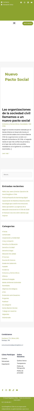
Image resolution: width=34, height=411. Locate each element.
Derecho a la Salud (8, 247)
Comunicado (6, 235)
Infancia (4, 276)
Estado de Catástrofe (9, 263)
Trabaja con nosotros (9, 311)
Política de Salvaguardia (21, 367)
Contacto (4, 358)
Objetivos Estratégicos (9, 289)
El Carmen (5, 257)
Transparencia (21, 363)
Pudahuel (5, 301)
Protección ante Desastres (11, 295)
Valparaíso (5, 314)
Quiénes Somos (22, 360)
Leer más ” (5, 153)
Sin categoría (6, 305)
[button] (14, 23)
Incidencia (5, 270)
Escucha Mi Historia (8, 260)
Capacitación (5, 364)
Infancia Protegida (8, 279)
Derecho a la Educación (10, 244)
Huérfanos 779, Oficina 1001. (10, 338)
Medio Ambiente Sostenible (11, 282)
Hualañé (5, 266)
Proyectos (5, 298)
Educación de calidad (9, 254)
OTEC (4, 292)
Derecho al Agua (7, 250)
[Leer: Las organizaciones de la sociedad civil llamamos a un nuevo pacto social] (17, 97)
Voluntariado (6, 317)
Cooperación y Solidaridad (11, 238)
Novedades (24, 124)
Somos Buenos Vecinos (9, 308)
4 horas (4, 231)
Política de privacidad (20, 372)
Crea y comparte (7, 241)
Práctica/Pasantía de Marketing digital (15, 197)
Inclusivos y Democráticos (10, 124)
